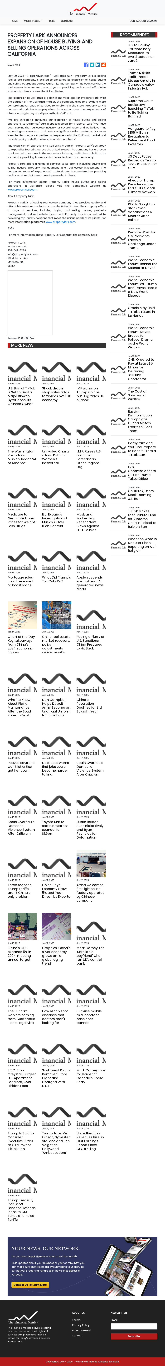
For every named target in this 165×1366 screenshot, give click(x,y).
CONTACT (67, 21)
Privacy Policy (80, 1325)
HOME (14, 21)
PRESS (51, 21)
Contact (77, 1335)
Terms (76, 1320)
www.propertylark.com (22, 189)
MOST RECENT (33, 21)
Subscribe (134, 1336)
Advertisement (81, 1330)
